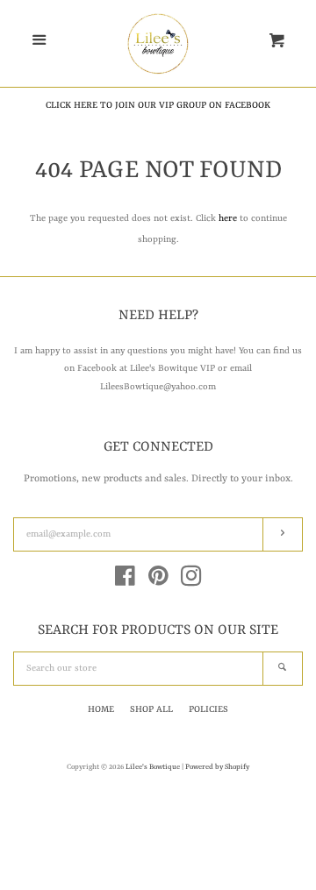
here (228, 218)
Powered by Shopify (217, 767)
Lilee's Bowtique (154, 767)
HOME (101, 709)
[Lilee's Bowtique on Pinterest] (158, 581)
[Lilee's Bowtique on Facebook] (125, 581)
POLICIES (208, 709)
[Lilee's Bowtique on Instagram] (191, 581)
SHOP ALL (151, 709)
